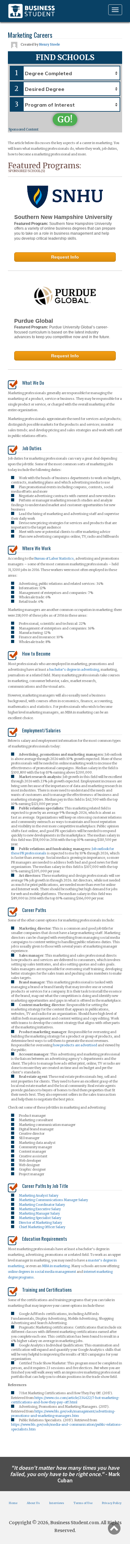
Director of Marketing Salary (40, 1223)
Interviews (56, 1503)
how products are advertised (75, 1045)
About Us (33, 1503)
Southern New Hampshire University (63, 217)
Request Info (65, 257)
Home (13, 1503)
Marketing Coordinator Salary (42, 1205)
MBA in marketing (56, 1266)
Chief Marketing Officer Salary (42, 1227)
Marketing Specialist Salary (40, 1218)
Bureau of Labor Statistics (54, 559)
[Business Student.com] (31, 11)
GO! (65, 119)
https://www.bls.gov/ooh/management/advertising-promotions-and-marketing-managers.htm (63, 1413)
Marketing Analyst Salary (38, 1196)
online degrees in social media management (42, 1272)
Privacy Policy (111, 1503)
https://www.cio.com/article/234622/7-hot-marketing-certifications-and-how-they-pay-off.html (65, 1400)
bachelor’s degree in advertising (74, 670)
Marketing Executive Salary (40, 1209)
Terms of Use (83, 1503)
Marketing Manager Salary (39, 1213)
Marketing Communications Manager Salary (53, 1200)
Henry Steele (49, 44)
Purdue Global (33, 321)
